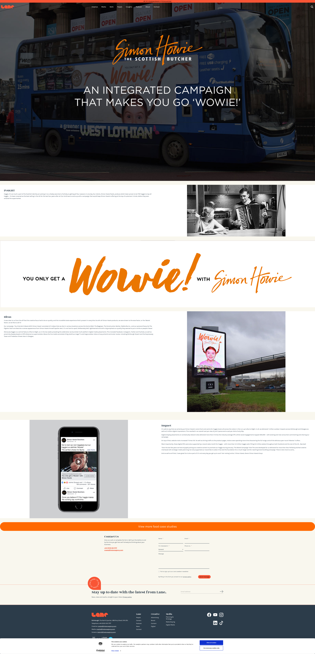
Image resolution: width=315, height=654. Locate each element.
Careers (138, 620)
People (138, 617)
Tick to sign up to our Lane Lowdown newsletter (174, 571)
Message (161, 554)
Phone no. (188, 546)
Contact (139, 629)
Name (160, 538)
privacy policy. (187, 577)
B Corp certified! (166, 1)
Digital (153, 626)
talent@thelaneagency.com (106, 632)
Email (187, 538)
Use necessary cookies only (211, 648)
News (138, 626)
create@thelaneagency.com (113, 550)
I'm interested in (163, 546)
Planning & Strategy (170, 618)
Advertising (155, 617)
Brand (153, 620)
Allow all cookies (211, 642)
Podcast (139, 623)
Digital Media (170, 625)
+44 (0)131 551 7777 (110, 548)
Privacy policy (127, 597)
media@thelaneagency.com (105, 629)
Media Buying (170, 622)
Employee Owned (154, 1)
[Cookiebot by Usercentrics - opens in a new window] (100, 651)
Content (153, 623)
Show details (115, 650)
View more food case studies (157, 526)
